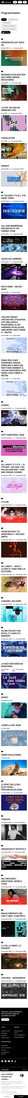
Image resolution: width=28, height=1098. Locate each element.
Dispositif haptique (19, 1037)
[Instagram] (5, 1061)
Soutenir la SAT (5, 1037)
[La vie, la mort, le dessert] (14, 955)
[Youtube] (8, 1061)
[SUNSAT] (14, 175)
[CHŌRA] (14, 413)
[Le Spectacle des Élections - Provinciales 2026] (14, 795)
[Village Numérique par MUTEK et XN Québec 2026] (14, 237)
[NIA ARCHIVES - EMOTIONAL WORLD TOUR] (14, 889)
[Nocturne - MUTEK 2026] (14, 297)
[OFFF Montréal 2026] (14, 443)
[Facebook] (2, 1061)
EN (20, 2)
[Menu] (25, 2)
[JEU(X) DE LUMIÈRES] (14, 268)
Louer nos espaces (6, 1047)
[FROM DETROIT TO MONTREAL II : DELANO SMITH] (14, 542)
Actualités (4, 1035)
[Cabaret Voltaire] (14, 609)
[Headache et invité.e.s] (14, 857)
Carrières (3, 1050)
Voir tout (24, 1070)
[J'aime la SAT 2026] (14, 734)
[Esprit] (14, 705)
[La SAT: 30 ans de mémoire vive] (14, 118)
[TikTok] (15, 1061)
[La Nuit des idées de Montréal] (14, 675)
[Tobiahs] (14, 827)
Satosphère (4, 1033)
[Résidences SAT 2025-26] (14, 52)
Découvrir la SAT (5, 1031)
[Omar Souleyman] (14, 763)
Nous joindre (4, 1045)
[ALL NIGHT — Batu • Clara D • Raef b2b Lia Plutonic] (14, 577)
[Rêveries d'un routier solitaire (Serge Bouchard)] (14, 85)
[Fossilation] (14, 147)
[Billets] (15, 2)
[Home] (6, 2)
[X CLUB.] (14, 510)
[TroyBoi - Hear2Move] (14, 986)
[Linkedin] (12, 1061)
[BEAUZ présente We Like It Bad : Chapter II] (14, 923)
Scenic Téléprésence (19, 1035)
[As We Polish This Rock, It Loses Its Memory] (14, 642)
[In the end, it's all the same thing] (14, 205)
